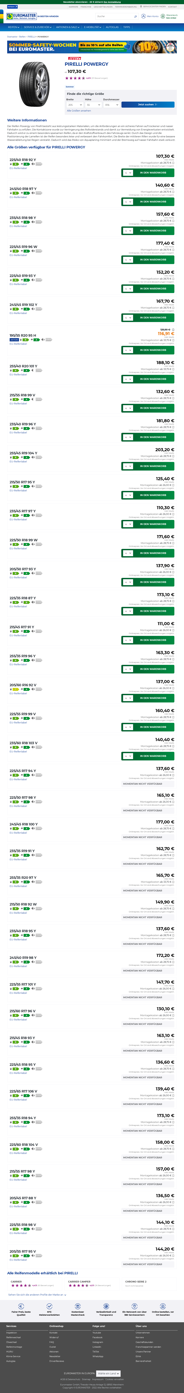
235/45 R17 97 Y (23, 511)
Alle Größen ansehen (79, 110)
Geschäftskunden (103, 7)
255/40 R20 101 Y (23, 366)
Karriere (73, 7)
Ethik (138, 1356)
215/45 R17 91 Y (22, 627)
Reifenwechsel (13, 1337)
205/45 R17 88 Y (23, 1198)
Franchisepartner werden (148, 1347)
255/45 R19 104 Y (23, 453)
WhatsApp (98, 1356)
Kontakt (172, 7)
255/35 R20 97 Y (23, 878)
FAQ (51, 1342)
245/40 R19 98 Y (23, 958)
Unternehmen (143, 1332)
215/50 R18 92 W (23, 904)
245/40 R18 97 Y (23, 189)
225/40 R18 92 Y (23, 160)
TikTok (96, 1351)
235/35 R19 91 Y (22, 851)
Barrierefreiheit (143, 1361)
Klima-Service (13, 1356)
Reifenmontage (14, 1347)
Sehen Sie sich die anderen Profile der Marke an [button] (36, 1294)
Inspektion (11, 1332)
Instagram (98, 1342)
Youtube (97, 1332)
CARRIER (16, 1281)
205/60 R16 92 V (23, 685)
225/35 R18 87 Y (23, 598)
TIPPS (126, 27)
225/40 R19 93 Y (23, 276)
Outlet (52, 1347)
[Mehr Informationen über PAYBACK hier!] (12, 6)
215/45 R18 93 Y (22, 1038)
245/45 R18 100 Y (24, 824)
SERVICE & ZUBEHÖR (36, 27)
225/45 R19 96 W (23, 247)
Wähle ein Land (107, 1373)
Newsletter (54, 1356)
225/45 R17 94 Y (23, 771)
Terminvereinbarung (126, 7)
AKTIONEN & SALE (66, 27)
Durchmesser (111, 99)
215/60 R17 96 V (22, 1011)
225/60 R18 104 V (24, 1145)
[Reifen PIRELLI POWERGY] (34, 84)
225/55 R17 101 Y (23, 984)
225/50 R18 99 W (24, 540)
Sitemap (86, 1379)
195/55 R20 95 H (23, 335)
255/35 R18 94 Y (23, 1118)
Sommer (70, 87)
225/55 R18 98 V (23, 1225)
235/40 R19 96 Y (23, 424)
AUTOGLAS (112, 27)
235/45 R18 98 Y (23, 218)
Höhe (88, 99)
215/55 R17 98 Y (22, 1171)
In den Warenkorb (153, 172)
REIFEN (12, 27)
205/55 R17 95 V (23, 1251)
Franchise (86, 7)
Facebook (97, 1337)
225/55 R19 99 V (23, 714)
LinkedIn (97, 1347)
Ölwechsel (11, 1342)
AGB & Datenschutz (70, 1379)
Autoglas (10, 1361)
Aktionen (54, 1351)
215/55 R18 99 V (22, 395)
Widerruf (54, 1337)
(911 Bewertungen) (99, 78)
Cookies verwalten (114, 1379)
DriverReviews (56, 1361)
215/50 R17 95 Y (22, 482)
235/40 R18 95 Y (23, 931)
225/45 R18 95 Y (23, 1065)
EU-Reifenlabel (18, 168)
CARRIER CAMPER (79, 1281)
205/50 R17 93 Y (23, 569)
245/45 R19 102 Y (23, 305)
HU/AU (9, 1351)
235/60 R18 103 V (23, 743)
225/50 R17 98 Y (23, 797)
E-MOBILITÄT (91, 27)
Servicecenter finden (154, 7)
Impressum (98, 1379)
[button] (173, 162)
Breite (70, 99)
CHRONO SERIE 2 (135, 1281)
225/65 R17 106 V (23, 1091)
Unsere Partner (143, 1351)
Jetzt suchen (146, 104)
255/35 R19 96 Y (22, 656)
